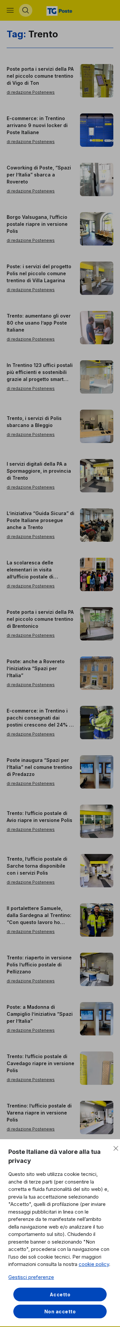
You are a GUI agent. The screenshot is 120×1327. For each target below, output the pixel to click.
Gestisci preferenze (31, 1277)
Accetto (60, 1294)
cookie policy (94, 1264)
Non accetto (60, 1311)
